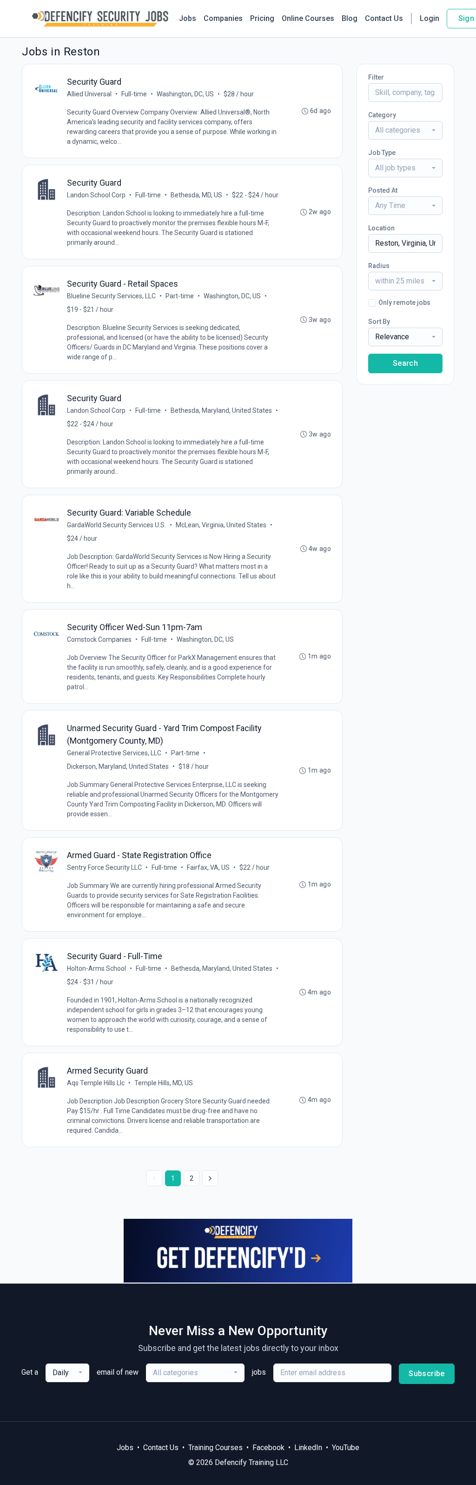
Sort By (379, 321)
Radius (379, 265)
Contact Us (384, 18)
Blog (349, 18)
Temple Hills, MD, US (163, 1083)
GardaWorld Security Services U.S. (116, 525)
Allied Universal (89, 94)
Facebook (268, 1447)
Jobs (187, 18)
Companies (223, 18)
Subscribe (427, 1373)
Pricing (262, 18)
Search (405, 363)
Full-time (134, 94)
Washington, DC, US (185, 94)
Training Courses (215, 1447)
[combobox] (405, 130)
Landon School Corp (96, 195)
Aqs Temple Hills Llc (96, 1083)
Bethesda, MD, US (196, 195)
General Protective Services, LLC (114, 753)
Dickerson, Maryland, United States (118, 766)
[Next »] (210, 1178)
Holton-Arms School (96, 968)
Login (429, 18)
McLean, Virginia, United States (221, 525)
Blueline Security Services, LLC (111, 296)
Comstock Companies (99, 639)
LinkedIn (308, 1447)
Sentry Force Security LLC (104, 867)
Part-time (179, 296)
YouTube (345, 1447)
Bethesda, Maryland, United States (221, 410)
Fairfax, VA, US (208, 867)
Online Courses (308, 18)
